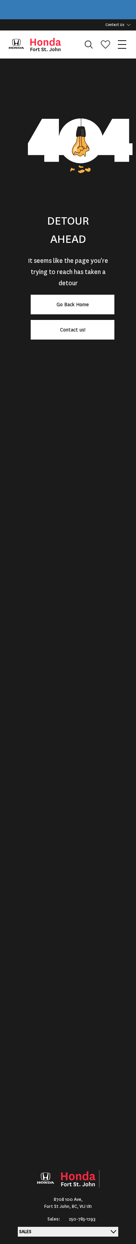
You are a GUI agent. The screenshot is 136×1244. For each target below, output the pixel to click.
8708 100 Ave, (68, 1199)
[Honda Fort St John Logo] (39, 44)
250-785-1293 (82, 1219)
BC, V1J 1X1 (82, 1206)
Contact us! (72, 330)
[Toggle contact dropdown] (128, 25)
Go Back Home (72, 304)
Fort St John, (58, 1206)
